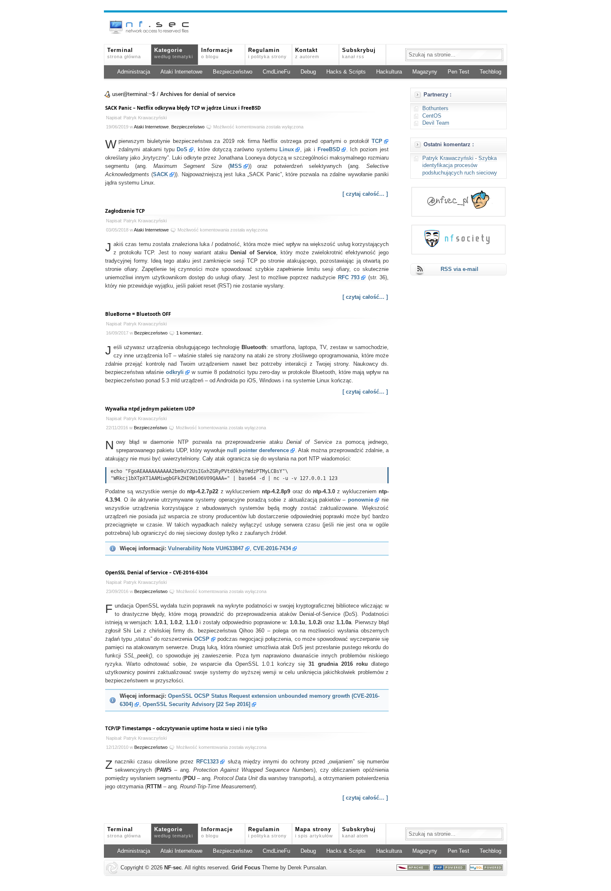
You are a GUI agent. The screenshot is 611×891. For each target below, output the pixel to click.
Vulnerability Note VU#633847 (206, 548)
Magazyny (424, 72)
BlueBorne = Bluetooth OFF (138, 314)
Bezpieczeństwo (232, 72)
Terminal (124, 53)
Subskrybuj (359, 53)
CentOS (431, 116)
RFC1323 (207, 762)
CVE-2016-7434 (272, 548)
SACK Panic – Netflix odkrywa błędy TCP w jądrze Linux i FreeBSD (183, 108)
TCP (377, 141)
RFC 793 (349, 278)
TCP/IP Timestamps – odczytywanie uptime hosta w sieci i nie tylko (186, 728)
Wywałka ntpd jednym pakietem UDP (150, 409)
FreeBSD (329, 150)
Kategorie (173, 53)
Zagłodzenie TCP (125, 211)
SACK (160, 174)
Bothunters (435, 108)
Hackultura (389, 72)
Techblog (490, 72)
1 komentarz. (189, 332)
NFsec (173, 868)
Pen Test (458, 72)
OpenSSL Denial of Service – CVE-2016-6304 (156, 572)
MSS (236, 166)
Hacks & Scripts (346, 72)
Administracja (133, 72)
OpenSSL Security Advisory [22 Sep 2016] (196, 704)
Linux (286, 150)
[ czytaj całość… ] (365, 194)
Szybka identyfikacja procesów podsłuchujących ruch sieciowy (459, 165)
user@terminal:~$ (133, 94)
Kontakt (307, 53)
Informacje (217, 53)
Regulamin (267, 53)
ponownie (360, 500)
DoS (182, 150)
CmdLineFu (276, 72)
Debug (308, 72)
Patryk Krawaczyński (447, 158)
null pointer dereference (258, 450)
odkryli (175, 372)
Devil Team (435, 123)
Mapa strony (314, 832)
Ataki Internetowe (181, 72)
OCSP (201, 639)
